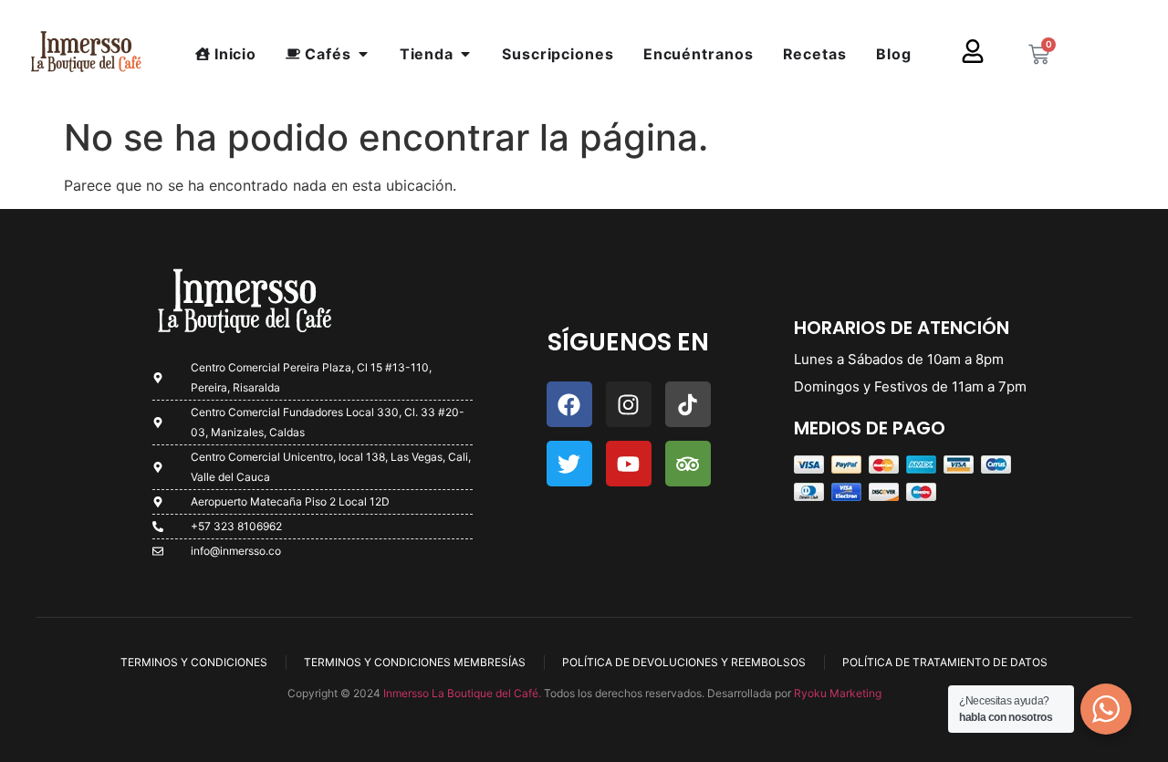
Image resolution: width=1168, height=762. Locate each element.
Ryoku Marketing (837, 693)
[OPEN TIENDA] (465, 54)
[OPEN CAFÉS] (363, 54)
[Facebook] (569, 404)
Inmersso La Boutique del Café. (461, 693)
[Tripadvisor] (688, 463)
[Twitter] (569, 463)
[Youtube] (629, 463)
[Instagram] (629, 404)
